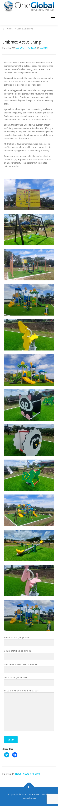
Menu (52, 18)
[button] (29, 6)
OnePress (34, 794)
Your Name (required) (17, 638)
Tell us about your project (21, 691)
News (18, 774)
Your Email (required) (17, 651)
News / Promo (31, 774)
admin (44, 47)
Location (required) (16, 678)
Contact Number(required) (20, 664)
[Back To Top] (29, 787)
